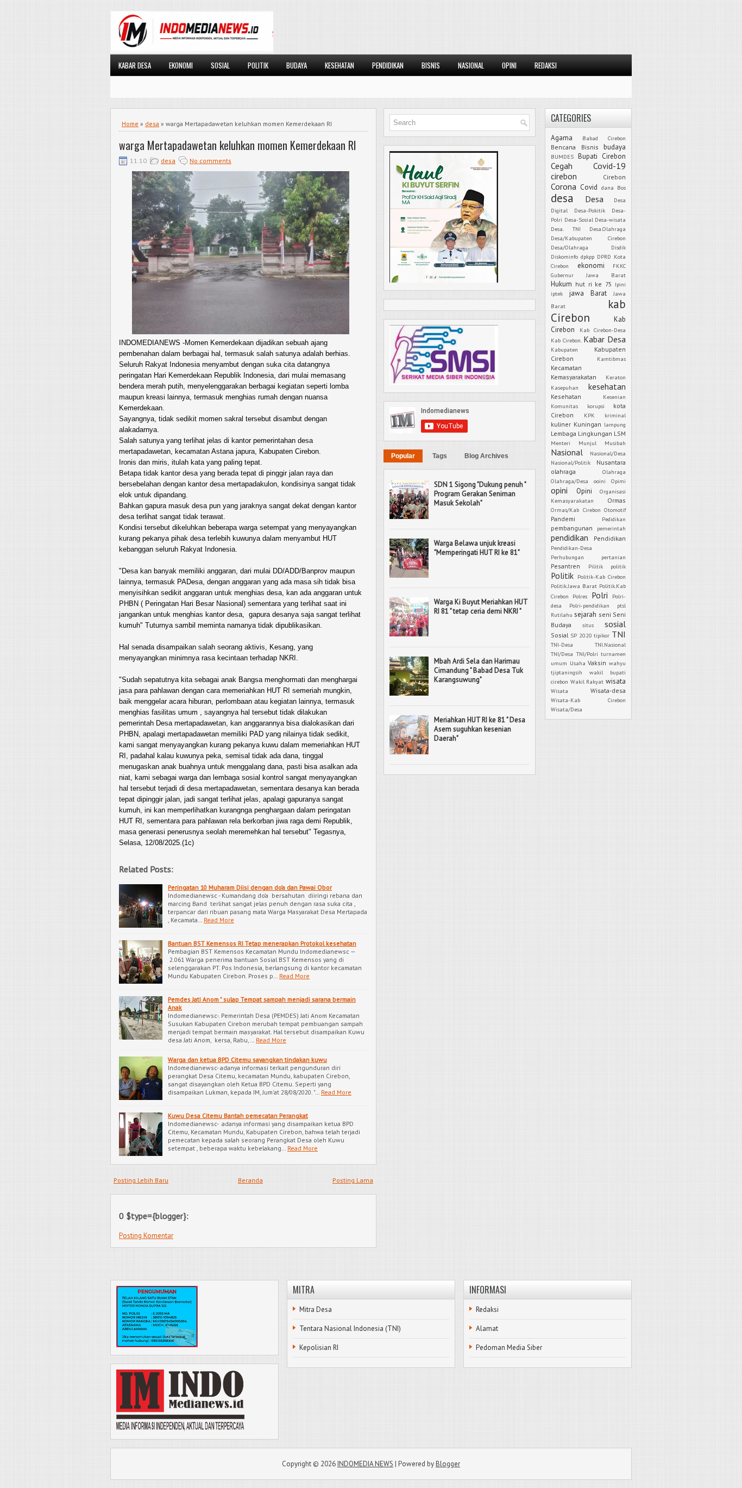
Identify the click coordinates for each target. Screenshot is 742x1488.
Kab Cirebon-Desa (603, 330)
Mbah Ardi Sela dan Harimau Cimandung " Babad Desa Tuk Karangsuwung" (478, 670)
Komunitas (564, 406)
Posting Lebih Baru (141, 1180)
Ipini (620, 284)
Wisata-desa (608, 690)
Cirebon (614, 177)
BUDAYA (296, 65)
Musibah (615, 443)
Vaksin (597, 663)
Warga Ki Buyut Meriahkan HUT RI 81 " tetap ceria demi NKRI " (480, 606)
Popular (403, 456)
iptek (557, 293)
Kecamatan (566, 368)
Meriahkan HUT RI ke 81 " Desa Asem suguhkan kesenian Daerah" (479, 729)
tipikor (601, 635)
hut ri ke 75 (593, 284)
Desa (594, 198)
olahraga (563, 471)
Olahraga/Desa (569, 481)
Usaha (578, 663)
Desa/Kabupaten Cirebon (588, 238)
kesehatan (607, 386)
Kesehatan (566, 396)
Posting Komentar (146, 1235)
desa (152, 124)
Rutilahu (562, 614)
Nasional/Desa (608, 453)
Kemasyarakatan (573, 377)
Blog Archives (486, 456)
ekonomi (591, 265)
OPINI (509, 65)
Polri (600, 595)
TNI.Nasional (610, 644)
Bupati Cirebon (602, 156)
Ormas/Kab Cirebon (576, 510)
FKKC (619, 266)
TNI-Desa (562, 644)
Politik (562, 575)
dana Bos (613, 187)
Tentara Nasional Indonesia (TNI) (350, 1328)
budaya (614, 147)
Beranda (250, 1180)
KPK (589, 415)
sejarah (585, 614)
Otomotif (615, 510)
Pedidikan (614, 519)
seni (605, 614)
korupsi (596, 406)
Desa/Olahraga (569, 247)
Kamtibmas (611, 358)
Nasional (567, 452)
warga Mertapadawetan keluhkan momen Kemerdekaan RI (237, 145)
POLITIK (258, 65)
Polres (580, 596)
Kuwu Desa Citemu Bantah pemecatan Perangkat (238, 1115)
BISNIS (431, 65)
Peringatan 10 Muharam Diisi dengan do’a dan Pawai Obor (250, 887)
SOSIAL (220, 65)
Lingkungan (595, 433)
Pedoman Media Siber (509, 1347)
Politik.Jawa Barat (574, 586)
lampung (615, 424)
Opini (584, 491)
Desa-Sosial (578, 219)
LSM (620, 433)
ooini (600, 481)
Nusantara (611, 462)
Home (130, 124)
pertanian (613, 557)
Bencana (563, 147)
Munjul (587, 443)
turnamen (613, 654)
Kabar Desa (604, 339)
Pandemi (563, 519)
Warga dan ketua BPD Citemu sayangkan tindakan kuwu (247, 1059)
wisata (616, 681)
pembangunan (572, 528)
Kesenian (614, 397)
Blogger (448, 1463)
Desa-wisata (610, 219)
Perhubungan (567, 557)
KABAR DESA (134, 65)
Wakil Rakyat (587, 681)
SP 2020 (581, 635)
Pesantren (565, 566)
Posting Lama (352, 1180)
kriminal (615, 415)
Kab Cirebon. (566, 340)
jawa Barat (588, 293)
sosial (615, 623)
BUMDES (562, 156)
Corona (563, 186)
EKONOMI (181, 65)
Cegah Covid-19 (588, 165)
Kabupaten (564, 349)
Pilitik (595, 566)
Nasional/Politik (570, 462)
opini (559, 490)
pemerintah (611, 528)
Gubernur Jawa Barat (588, 275)
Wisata (559, 691)
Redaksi (487, 1309)
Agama (562, 137)
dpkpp (587, 256)
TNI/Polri (587, 654)
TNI (619, 634)
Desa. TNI (566, 229)
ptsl (621, 605)
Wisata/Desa (566, 709)
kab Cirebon (588, 311)
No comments (210, 161)
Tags (439, 456)
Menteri (560, 443)
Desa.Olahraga (607, 229)
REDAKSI (546, 65)
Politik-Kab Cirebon (601, 576)
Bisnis (590, 147)
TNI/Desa (562, 654)
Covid (589, 187)
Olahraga (614, 472)
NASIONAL (471, 65)
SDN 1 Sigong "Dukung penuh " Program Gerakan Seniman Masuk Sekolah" (480, 494)
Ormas (616, 500)
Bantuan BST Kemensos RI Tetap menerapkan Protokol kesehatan (262, 943)
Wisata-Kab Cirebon (588, 700)
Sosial (559, 635)
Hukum (561, 284)
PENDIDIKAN (388, 65)
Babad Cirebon (604, 138)
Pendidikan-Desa (571, 548)
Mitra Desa (315, 1309)
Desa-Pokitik (589, 210)
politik (618, 566)
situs (588, 625)
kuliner (561, 424)
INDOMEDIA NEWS (365, 1463)
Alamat (487, 1328)
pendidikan (569, 537)
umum (559, 663)
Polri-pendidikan (589, 605)
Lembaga (563, 433)
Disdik (618, 247)
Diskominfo (564, 256)
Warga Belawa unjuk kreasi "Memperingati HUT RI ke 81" (477, 548)
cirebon (564, 176)
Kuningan (587, 424)
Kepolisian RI (318, 1347)
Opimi (618, 481)
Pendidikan (610, 538)
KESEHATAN (339, 65)
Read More (219, 920)
